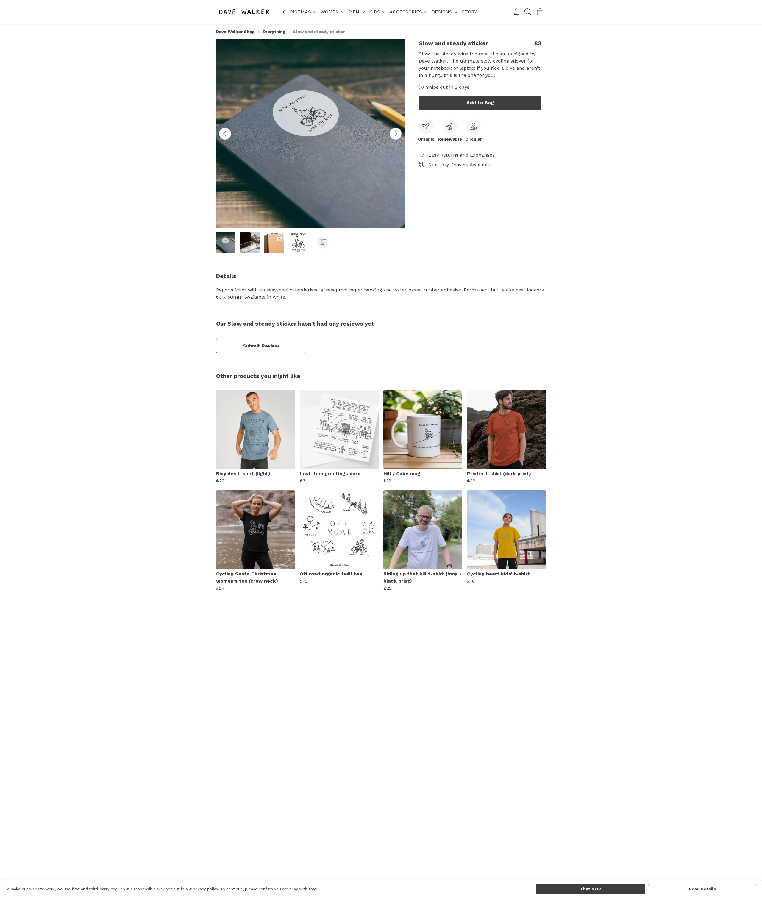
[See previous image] (225, 134)
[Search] (528, 12)
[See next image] (396, 134)
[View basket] (540, 12)
